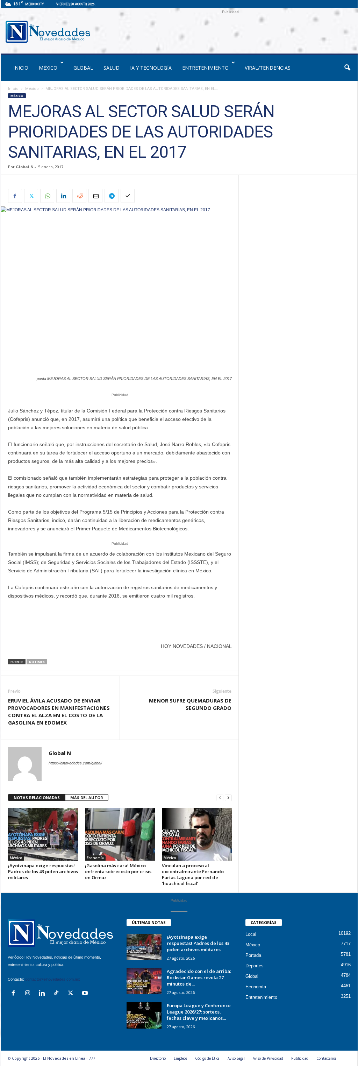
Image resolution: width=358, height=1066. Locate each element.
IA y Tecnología (151, 67)
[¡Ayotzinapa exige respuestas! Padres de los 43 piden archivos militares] (43, 834)
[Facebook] (15, 196)
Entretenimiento (205, 67)
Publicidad (299, 1058)
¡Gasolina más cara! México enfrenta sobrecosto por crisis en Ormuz (118, 871)
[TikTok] (58, 993)
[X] (31, 196)
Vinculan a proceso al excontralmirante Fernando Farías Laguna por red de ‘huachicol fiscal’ (193, 874)
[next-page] (228, 798)
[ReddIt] (79, 196)
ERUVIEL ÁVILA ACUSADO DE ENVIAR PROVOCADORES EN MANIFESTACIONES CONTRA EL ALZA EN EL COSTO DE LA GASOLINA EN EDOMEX (59, 711)
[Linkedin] (63, 196)
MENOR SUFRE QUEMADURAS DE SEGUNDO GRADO (190, 704)
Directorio (158, 1058)
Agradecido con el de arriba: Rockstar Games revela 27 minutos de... (199, 977)
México (48, 67)
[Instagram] (29, 993)
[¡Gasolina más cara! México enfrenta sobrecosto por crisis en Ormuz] (120, 834)
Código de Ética (207, 1058)
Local (250, 934)
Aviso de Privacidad (268, 1058)
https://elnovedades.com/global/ (75, 763)
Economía (95, 857)
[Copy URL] (128, 196)
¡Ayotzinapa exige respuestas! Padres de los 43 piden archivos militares (43, 871)
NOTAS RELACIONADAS (37, 797)
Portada (253, 955)
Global (83, 67)
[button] (347, 68)
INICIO (20, 67)
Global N (25, 166)
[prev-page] (219, 798)
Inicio (13, 88)
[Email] (95, 196)
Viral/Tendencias (268, 67)
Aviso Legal (236, 1058)
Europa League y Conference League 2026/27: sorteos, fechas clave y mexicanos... (199, 1011)
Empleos (180, 1058)
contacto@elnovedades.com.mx (52, 979)
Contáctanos (326, 1058)
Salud (111, 67)
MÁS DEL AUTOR (86, 797)
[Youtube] (85, 993)
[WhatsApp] (47, 196)
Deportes (254, 965)
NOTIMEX (37, 661)
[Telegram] (112, 196)
